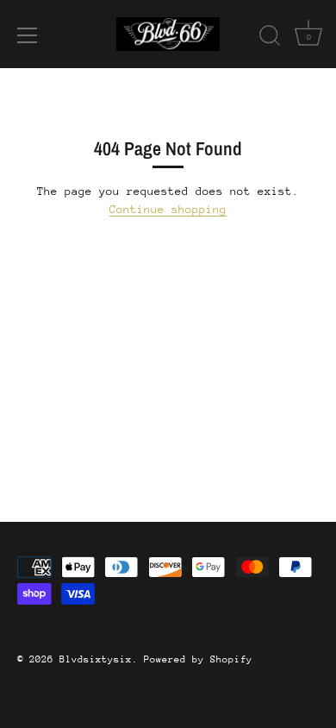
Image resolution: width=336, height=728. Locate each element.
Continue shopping (168, 209)
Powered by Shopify (198, 659)
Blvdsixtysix (95, 659)
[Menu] (28, 35)
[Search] (270, 38)
